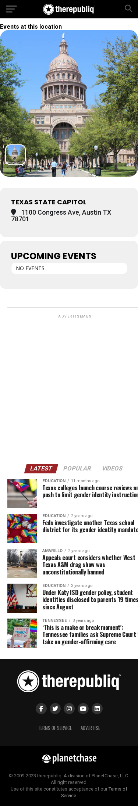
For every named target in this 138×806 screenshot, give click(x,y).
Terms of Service (55, 727)
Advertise (90, 727)
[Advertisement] (69, 389)
